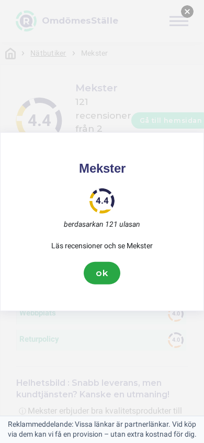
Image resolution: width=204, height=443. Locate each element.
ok (102, 273)
